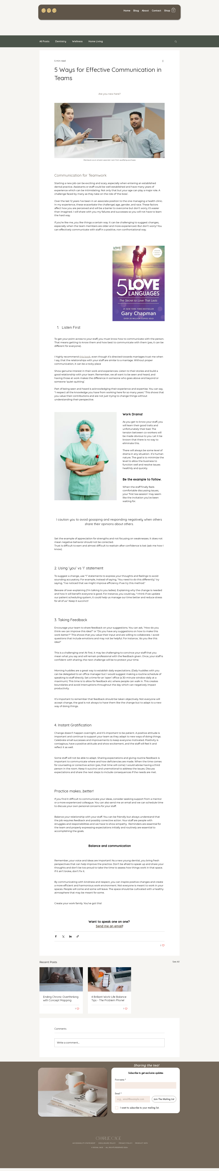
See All (176, 961)
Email (118, 1093)
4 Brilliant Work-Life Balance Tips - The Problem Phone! (108, 998)
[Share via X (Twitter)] (63, 936)
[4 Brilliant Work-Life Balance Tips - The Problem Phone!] (109, 979)
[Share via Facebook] (55, 936)
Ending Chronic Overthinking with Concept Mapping (60, 998)
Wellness (77, 41)
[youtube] (49, 10)
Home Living (95, 41)
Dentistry (60, 41)
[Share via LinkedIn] (70, 936)
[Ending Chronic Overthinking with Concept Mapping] (61, 979)
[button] (175, 41)
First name (120, 1079)
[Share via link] (77, 936)
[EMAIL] (54, 10)
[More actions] (163, 61)
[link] (173, 10)
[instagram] (43, 10)
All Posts (44, 41)
